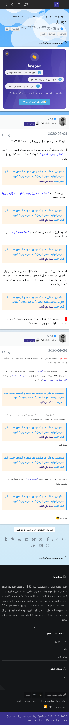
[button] (63, 4)
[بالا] (50, 707)
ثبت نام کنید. (45, 181)
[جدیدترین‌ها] (12, 5)
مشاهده (62, 33)
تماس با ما (62, 656)
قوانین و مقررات (47, 700)
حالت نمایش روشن (54, 694)
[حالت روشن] (34, 694)
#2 (3, 352)
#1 (3, 135)
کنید (44, 33)
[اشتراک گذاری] (8, 135)
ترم (7, 28)
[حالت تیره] (40, 694)
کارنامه (52, 33)
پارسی (27, 694)
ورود (65, 677)
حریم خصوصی (30, 700)
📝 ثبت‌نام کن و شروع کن (34, 101)
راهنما (19, 700)
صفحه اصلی (61, 641)
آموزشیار (15, 28)
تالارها (64, 649)
